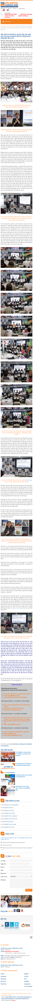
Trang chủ (3, 26)
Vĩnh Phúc (3, 981)
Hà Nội (2, 974)
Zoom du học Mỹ (7, 845)
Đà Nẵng (26, 981)
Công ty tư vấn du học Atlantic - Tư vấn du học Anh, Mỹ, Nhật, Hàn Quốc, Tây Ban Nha (9, 4)
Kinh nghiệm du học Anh (8, 827)
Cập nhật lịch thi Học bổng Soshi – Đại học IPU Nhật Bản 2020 (22, 788)
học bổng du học (14, 608)
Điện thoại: (3, 873)
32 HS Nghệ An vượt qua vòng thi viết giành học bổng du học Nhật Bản (23, 753)
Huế (25, 979)
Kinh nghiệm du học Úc (7, 807)
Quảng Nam (27, 984)
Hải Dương (3, 976)
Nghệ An (26, 974)
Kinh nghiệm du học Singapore (9, 816)
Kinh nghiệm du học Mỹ (8, 810)
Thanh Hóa (3, 984)
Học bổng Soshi (5, 746)
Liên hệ (14, 8)
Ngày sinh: (3, 863)
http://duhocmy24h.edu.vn (22, 998)
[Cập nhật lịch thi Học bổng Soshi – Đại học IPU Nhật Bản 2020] (8, 791)
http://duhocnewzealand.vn (24, 997)
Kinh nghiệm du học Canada (9, 824)
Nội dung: (3, 879)
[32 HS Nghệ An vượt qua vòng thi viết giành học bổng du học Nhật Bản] (8, 756)
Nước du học (4, 876)
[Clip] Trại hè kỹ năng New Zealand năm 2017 (14, 842)
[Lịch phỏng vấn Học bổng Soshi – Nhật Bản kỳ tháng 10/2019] (8, 768)
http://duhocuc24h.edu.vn (8, 998)
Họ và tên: (3, 860)
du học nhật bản (13, 744)
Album (9, 8)
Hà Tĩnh (26, 976)
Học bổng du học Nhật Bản (25, 744)
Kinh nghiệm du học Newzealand (10, 805)
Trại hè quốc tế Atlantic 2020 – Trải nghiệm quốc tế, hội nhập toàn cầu (16, 838)
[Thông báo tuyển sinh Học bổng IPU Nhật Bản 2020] (8, 779)
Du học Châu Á (10, 26)
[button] (16, 21)
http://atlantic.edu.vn (11, 997)
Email (2, 870)
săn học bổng (28, 480)
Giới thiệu (3, 8)
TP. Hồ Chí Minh (28, 986)
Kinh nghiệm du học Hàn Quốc (9, 818)
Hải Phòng (3, 979)
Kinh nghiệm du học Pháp (8, 813)
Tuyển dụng (22, 8)
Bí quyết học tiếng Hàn (7, 821)
